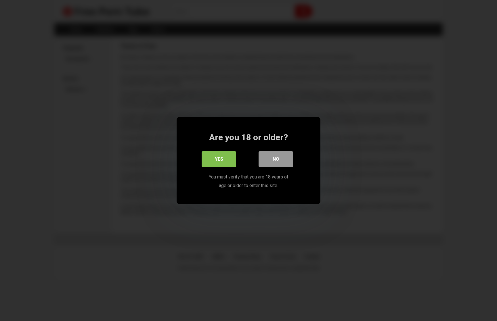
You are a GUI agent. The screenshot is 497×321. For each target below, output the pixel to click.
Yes (219, 159)
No (276, 159)
